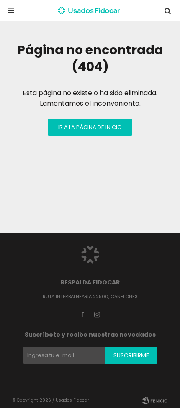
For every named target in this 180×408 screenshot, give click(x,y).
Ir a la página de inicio (90, 127)
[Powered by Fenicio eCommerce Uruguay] (154, 400)
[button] (167, 10)
